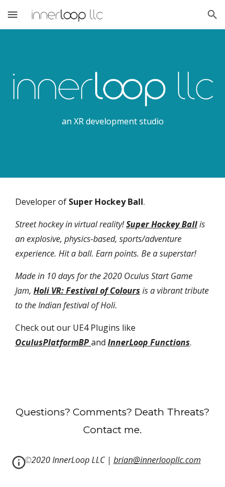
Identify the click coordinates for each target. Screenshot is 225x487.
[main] (113, 121)
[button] (12, 14)
